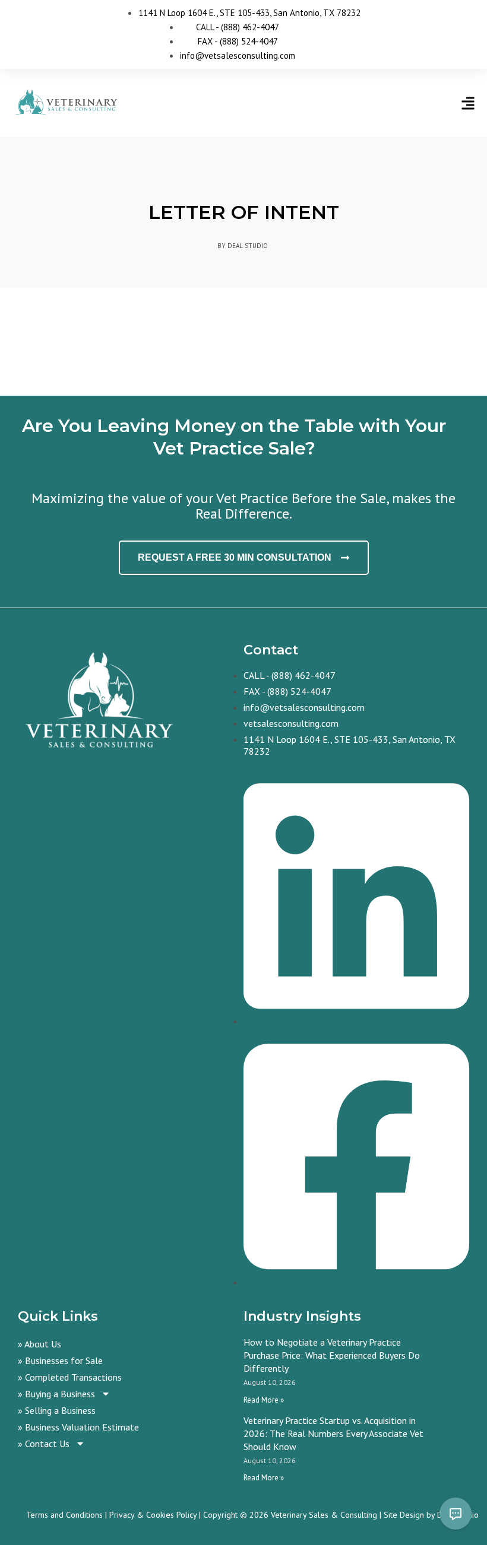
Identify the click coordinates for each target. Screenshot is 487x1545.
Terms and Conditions (64, 1514)
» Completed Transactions (70, 1377)
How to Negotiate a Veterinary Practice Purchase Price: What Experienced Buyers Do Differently (332, 1355)
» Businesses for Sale (60, 1360)
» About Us (39, 1344)
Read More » (264, 1400)
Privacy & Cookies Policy (153, 1514)
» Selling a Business (57, 1410)
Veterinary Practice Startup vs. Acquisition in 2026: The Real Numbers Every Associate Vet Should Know (333, 1433)
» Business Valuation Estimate (78, 1427)
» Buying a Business (56, 1394)
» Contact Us (43, 1443)
